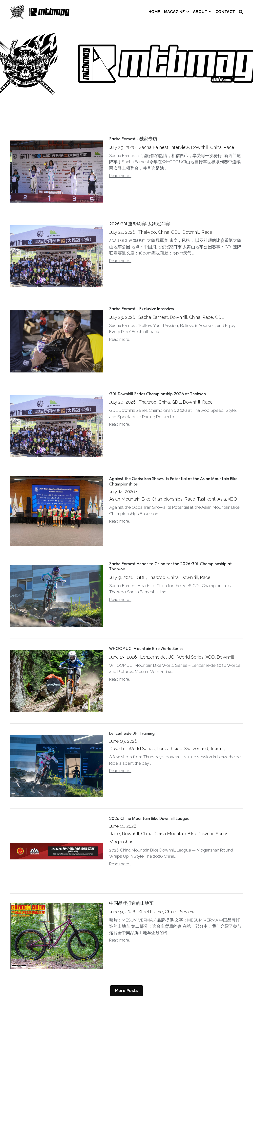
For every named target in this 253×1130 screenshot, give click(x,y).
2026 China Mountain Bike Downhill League (149, 819)
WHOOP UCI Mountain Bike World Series (146, 649)
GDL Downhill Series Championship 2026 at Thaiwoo (157, 394)
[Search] (241, 12)
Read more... (120, 175)
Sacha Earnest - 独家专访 (133, 139)
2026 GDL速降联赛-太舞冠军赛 (139, 224)
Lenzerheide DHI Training (132, 734)
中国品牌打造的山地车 (131, 904)
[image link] (39, 11)
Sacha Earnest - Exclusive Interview (141, 309)
